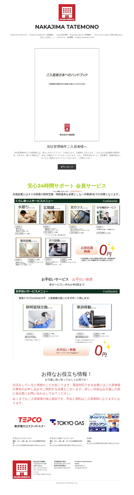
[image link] (67, 12)
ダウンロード (67, 167)
